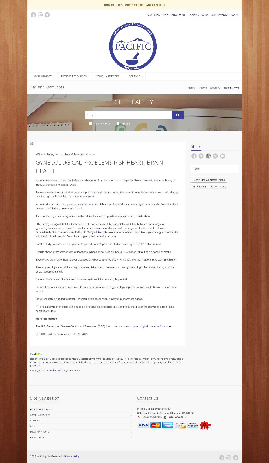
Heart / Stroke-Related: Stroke (209, 179)
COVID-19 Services (107, 76)
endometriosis (155, 180)
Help (165, 15)
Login (234, 15)
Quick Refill (178, 15)
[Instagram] (228, 457)
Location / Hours (198, 15)
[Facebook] (221, 457)
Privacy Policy (38, 437)
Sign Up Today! (220, 15)
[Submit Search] (178, 115)
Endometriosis (218, 186)
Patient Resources (74, 76)
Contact (134, 76)
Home (191, 87)
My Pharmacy (43, 76)
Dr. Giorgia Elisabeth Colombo (100, 232)
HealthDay (54, 370)
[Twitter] (235, 457)
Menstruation (199, 186)
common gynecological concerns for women (146, 326)
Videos (126, 124)
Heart (91, 196)
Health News (102, 124)
